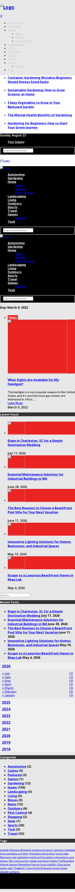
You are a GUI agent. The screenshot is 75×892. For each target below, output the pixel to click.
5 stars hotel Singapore (38, 868)
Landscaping (16, 44)
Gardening (15, 26)
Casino (19, 66)
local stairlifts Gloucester (55, 864)
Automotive (15, 22)
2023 (6, 715)
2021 (6, 729)
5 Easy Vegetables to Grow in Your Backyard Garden (34, 105)
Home (12, 30)
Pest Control (23, 41)
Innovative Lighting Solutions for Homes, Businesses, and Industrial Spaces (40, 544)
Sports (12, 55)
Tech (11, 70)
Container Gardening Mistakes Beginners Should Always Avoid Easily (40, 80)
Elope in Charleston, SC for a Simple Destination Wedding (35, 443)
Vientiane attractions (42, 853)
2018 (6, 749)
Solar (18, 33)
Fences (35, 864)
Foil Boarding (66, 860)
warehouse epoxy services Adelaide (53, 850)
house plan (62, 853)
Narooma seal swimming (14, 857)
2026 (6, 666)
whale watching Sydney (44, 860)
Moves (20, 37)
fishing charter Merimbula (15, 864)
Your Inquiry (16, 142)
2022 (6, 722)
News (13, 317)
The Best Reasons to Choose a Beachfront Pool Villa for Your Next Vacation (40, 510)
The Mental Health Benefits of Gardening (40, 115)
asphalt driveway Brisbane (15, 850)
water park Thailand (12, 868)
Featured (15, 775)
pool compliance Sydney (14, 853)
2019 (6, 742)
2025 (6, 702)
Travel (12, 59)
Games (12, 62)
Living (12, 48)
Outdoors (14, 51)
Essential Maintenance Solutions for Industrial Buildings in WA (35, 476)
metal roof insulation (41, 857)
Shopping (15, 817)
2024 (6, 709)
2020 (6, 735)
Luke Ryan (15, 403)
